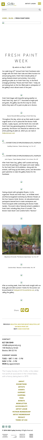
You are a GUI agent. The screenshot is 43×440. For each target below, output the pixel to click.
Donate (21, 401)
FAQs (21, 398)
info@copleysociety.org (11, 345)
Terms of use (21, 420)
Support (21, 392)
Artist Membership (21, 414)
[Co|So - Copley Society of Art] (9, 3)
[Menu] (39, 3)
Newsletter (21, 403)
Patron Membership (22, 412)
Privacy (21, 417)
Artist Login (30, 3)
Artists (21, 387)
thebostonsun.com (8, 133)
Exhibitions (21, 384)
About (21, 381)
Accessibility (21, 406)
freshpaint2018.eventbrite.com (23, 290)
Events (21, 390)
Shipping (21, 395)
